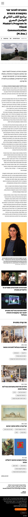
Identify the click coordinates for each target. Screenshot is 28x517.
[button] (27, 63)
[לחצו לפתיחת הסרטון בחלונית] (14, 278)
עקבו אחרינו (23, 492)
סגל (10, 38)
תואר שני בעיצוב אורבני (8, 429)
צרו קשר (24, 491)
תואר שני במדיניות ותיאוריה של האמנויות (18, 359)
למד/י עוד (25, 515)
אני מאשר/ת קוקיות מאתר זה (21, 509)
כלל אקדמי (24, 353)
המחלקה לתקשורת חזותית (20, 469)
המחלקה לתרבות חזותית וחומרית (19, 472)
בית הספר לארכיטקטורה (21, 395)
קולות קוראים (23, 432)
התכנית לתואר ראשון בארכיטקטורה (19, 398)
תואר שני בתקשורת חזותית (20, 429)
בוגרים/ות (6, 38)
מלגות (16, 432)
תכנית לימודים (16, 38)
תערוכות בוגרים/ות (22, 392)
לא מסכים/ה (23, 512)
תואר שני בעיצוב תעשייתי (21, 356)
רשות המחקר (15, 465)
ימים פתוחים (16, 353)
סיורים (14, 392)
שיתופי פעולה (23, 465)
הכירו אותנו (24, 38)
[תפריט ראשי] (2, 3)
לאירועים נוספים (4, 476)
